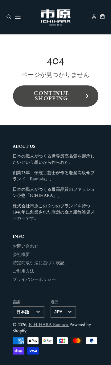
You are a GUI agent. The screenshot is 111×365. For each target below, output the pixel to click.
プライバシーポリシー (34, 279)
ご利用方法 (23, 271)
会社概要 (21, 254)
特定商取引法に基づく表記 (38, 263)
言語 (16, 302)
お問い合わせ (26, 246)
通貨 (54, 302)
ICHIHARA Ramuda (49, 325)
